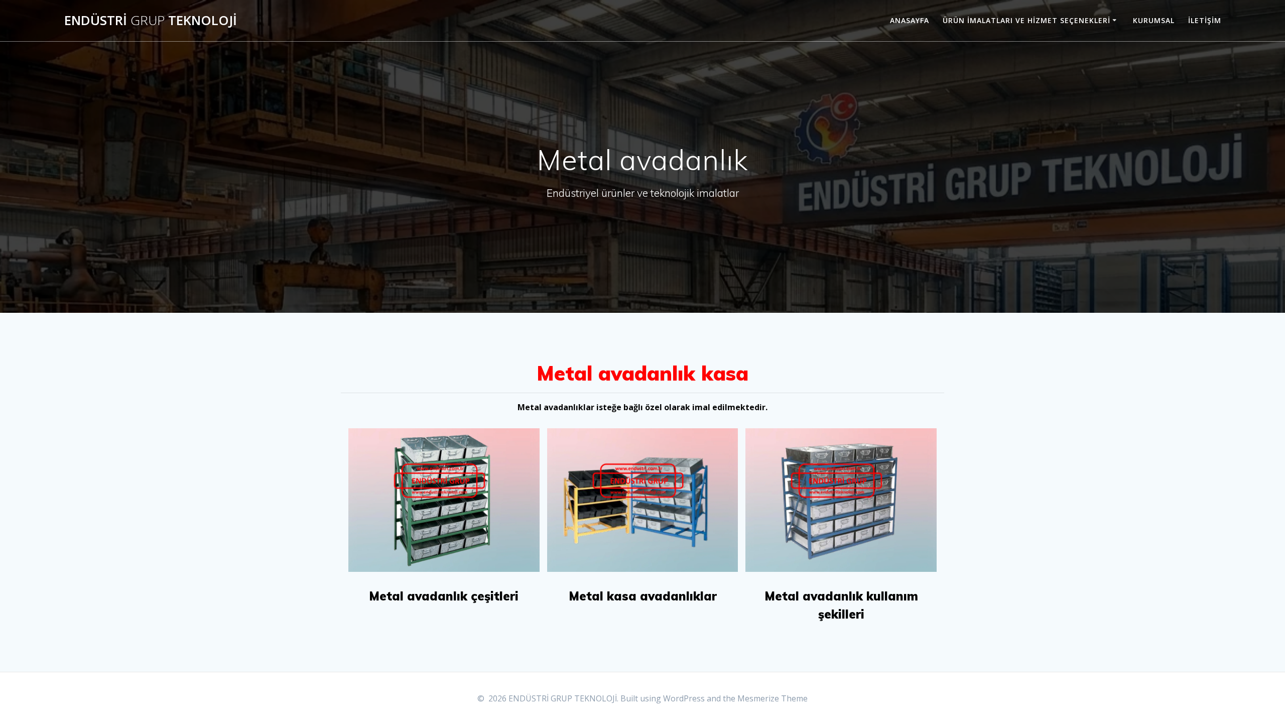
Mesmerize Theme (772, 698)
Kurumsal (1154, 20)
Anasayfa (909, 20)
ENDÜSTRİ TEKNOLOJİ (150, 20)
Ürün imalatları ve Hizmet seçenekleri (1026, 20)
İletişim (1204, 20)
